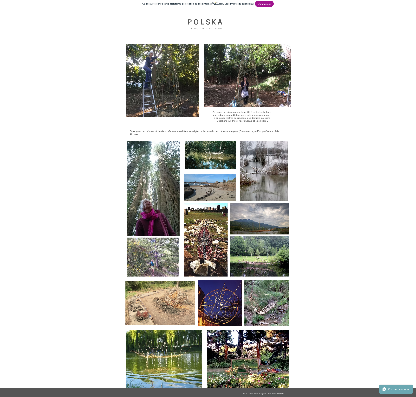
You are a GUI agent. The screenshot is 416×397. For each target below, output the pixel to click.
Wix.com (280, 393)
